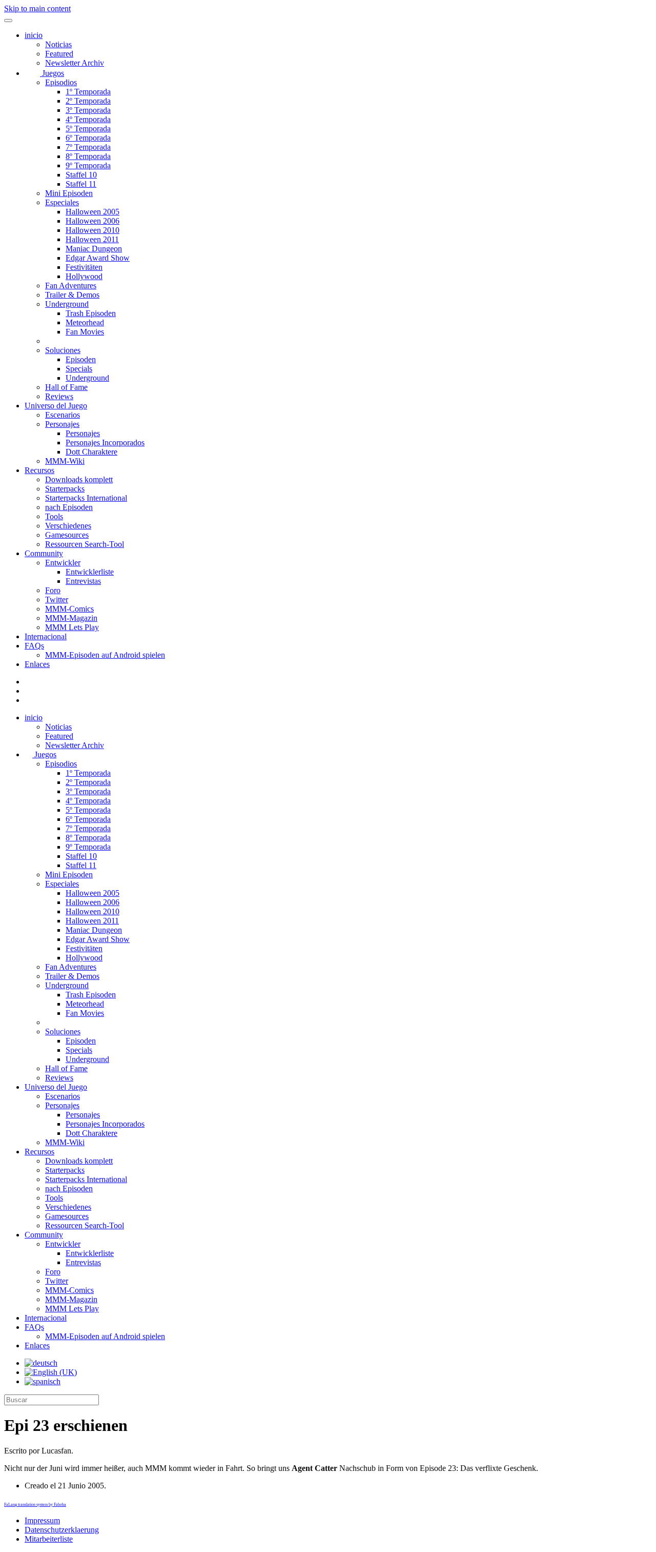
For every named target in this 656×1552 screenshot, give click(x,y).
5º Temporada (88, 128)
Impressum (42, 1520)
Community (44, 553)
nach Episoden (69, 507)
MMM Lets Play (72, 627)
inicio (34, 35)
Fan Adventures (70, 285)
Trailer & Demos (72, 294)
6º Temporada (88, 137)
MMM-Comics (69, 608)
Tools (54, 516)
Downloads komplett (79, 479)
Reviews (59, 396)
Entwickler (62, 562)
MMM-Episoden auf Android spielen (105, 655)
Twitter (56, 599)
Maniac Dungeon (94, 248)
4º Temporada (88, 119)
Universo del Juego (56, 405)
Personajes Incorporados (105, 442)
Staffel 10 (81, 174)
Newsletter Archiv (74, 62)
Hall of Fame (66, 387)
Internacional (46, 636)
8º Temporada (88, 156)
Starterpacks (65, 488)
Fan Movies (85, 331)
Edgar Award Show (98, 257)
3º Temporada (88, 110)
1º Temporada (88, 91)
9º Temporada (88, 165)
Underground (67, 304)
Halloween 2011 (92, 239)
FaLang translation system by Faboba (35, 1504)
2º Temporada (88, 100)
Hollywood (84, 276)
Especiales (62, 202)
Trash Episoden (91, 313)
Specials (79, 368)
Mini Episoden (69, 193)
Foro (52, 590)
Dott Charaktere (91, 451)
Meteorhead (85, 322)
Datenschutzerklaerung (62, 1529)
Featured (59, 53)
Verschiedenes (68, 525)
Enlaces (37, 664)
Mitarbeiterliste (49, 1539)
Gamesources (67, 535)
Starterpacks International (86, 498)
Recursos (39, 470)
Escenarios (62, 414)
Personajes (62, 424)
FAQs (34, 645)
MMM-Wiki (65, 461)
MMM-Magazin (71, 618)
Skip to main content (37, 8)
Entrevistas (83, 581)
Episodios (61, 82)
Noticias (58, 44)
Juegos (52, 73)
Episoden (81, 359)
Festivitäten (84, 267)
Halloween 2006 (92, 221)
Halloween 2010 (92, 230)
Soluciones (62, 350)
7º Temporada (88, 147)
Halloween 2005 (92, 211)
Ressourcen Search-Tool (84, 544)
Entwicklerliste (90, 571)
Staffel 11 (81, 184)
